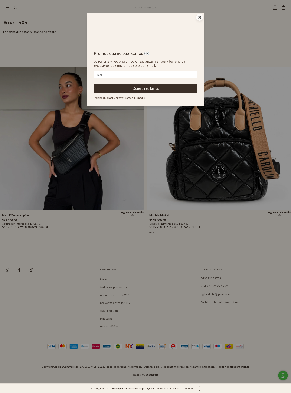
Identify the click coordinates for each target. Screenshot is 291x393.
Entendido (191, 388)
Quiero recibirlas (145, 88)
